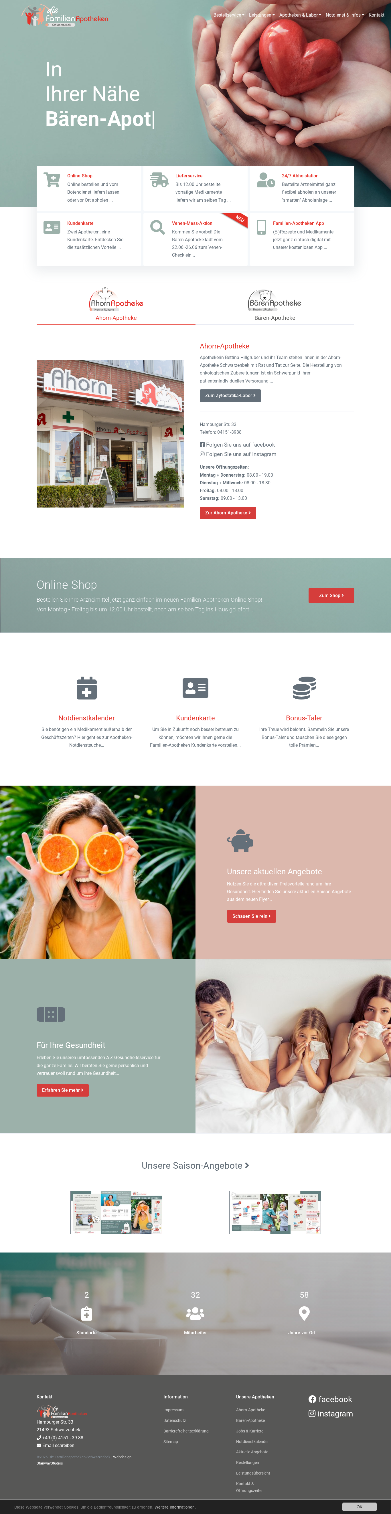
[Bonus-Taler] (304, 688)
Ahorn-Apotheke (250, 1410)
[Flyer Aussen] (116, 1212)
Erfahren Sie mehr (61, 1090)
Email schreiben (57, 1445)
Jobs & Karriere (249, 1431)
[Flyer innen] (275, 1212)
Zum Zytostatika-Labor (229, 395)
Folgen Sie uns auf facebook (240, 444)
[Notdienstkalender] (86, 688)
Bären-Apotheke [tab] (274, 317)
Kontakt (376, 15)
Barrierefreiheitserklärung (186, 1431)
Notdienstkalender (252, 1441)
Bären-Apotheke (250, 1420)
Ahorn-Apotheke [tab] (116, 317)
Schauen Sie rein (250, 916)
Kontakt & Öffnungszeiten (250, 1487)
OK (359, 1506)
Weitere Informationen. (175, 1507)
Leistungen (260, 15)
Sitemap (170, 1441)
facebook (334, 1399)
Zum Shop (330, 595)
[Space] (50, 15)
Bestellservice (227, 15)
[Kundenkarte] (195, 688)
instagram (334, 1413)
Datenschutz (174, 1420)
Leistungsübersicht (253, 1473)
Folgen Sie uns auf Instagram (241, 454)
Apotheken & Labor (298, 15)
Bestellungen (247, 1462)
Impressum (173, 1410)
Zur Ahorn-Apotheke (226, 513)
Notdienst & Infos (343, 15)
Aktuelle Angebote (252, 1452)
